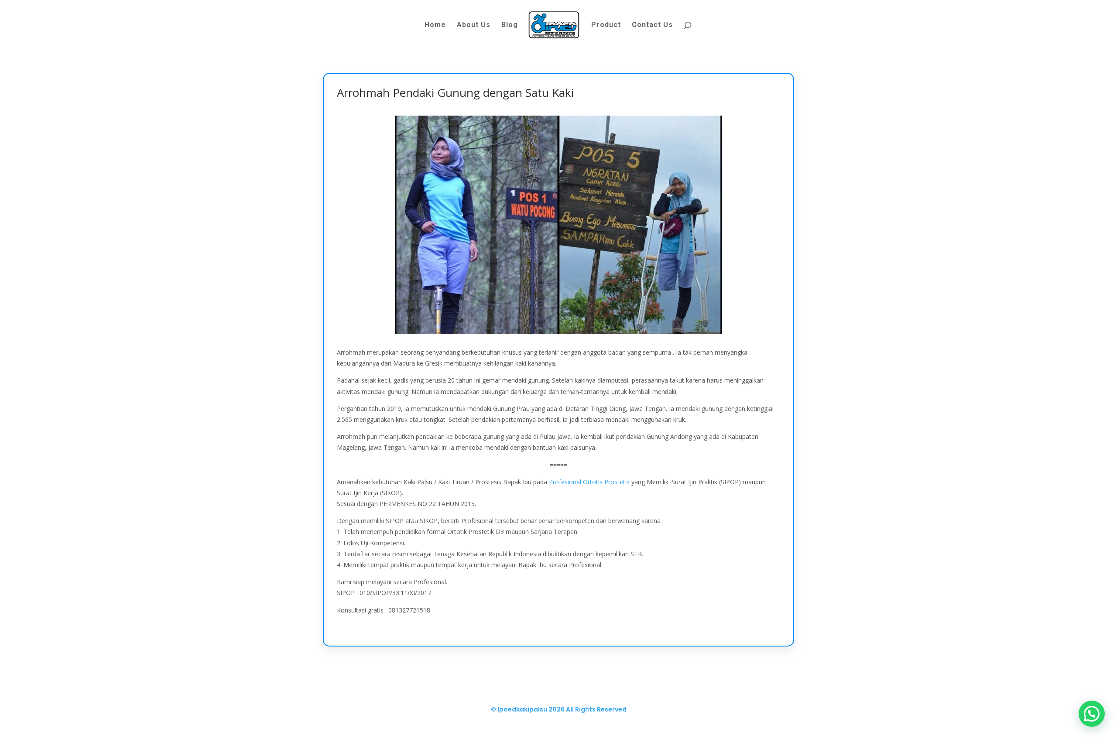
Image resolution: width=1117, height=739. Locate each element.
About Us (473, 25)
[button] (1092, 714)
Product (606, 25)
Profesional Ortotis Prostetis (589, 482)
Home (435, 25)
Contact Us (652, 25)
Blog (509, 25)
